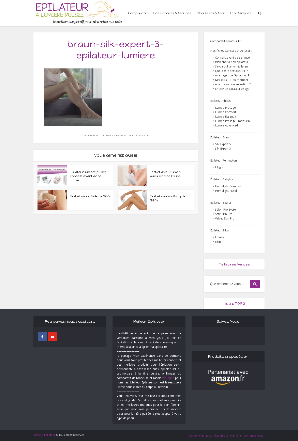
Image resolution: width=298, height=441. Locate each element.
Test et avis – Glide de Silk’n (90, 196)
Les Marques (240, 13)
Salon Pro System (226, 209)
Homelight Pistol (226, 191)
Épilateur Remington (223, 160)
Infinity (219, 237)
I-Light (219, 167)
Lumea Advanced (226, 125)
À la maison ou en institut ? (233, 84)
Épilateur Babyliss (221, 179)
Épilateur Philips (220, 101)
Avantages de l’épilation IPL (233, 75)
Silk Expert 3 (223, 148)
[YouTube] (52, 336)
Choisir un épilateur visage (232, 89)
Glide (218, 242)
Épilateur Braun (220, 137)
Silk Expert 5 (223, 144)
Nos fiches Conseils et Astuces (230, 50)
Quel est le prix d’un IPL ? (231, 71)
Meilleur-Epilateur (44, 435)
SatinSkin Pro (223, 214)
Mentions (236, 435)
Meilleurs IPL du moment (231, 80)
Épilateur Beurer (220, 202)
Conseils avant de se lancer (233, 57)
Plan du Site (220, 435)
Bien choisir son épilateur (231, 62)
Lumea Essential (226, 116)
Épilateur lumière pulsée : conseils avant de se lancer (89, 176)
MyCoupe (168, 378)
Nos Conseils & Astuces (172, 13)
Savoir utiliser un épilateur (232, 66)
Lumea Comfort (225, 112)
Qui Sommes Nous (200, 435)
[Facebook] (42, 336)
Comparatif (137, 13)
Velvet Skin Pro (225, 218)
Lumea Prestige (225, 107)
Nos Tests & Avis (210, 13)
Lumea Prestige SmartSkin (232, 121)
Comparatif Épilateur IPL (226, 41)
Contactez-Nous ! (254, 435)
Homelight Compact (228, 186)
